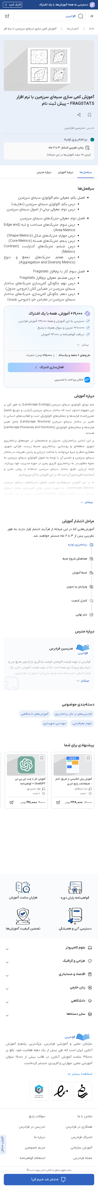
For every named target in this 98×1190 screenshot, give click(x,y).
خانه (91, 29)
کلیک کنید (15, 5)
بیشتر (85, 345)
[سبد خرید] (7, 16)
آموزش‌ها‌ (72, 29)
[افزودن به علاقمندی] (88, 758)
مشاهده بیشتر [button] (82, 1074)
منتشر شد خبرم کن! (45, 1179)
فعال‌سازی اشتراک (51, 367)
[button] (49, 16)
